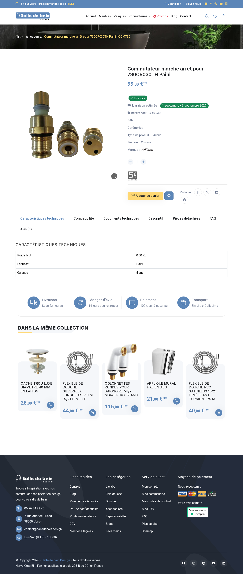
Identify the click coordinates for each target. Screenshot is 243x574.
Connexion (174, 3)
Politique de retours (83, 516)
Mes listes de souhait (156, 501)
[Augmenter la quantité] (143, 162)
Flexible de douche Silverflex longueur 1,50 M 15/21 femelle (78, 391)
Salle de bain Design (56, 560)
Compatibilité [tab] (83, 218)
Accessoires (114, 509)
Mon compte (150, 486)
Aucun (34, 36)
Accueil (91, 16)
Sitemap (147, 531)
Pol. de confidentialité (84, 509)
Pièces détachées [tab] (186, 218)
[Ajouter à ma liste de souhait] (169, 195)
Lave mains (113, 531)
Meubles (105, 16)
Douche (111, 501)
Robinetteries (138, 16)
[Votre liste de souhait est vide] (215, 16)
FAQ (144, 516)
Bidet (109, 524)
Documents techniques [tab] (121, 218)
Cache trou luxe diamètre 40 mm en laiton (36, 387)
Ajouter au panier (147, 196)
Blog (174, 16)
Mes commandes (153, 494)
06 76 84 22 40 (34, 508)
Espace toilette (116, 516)
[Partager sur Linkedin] (216, 192)
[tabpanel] (121, 378)
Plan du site (150, 524)
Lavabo (110, 486)
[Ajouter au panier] (50, 405)
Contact (185, 16)
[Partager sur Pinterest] (184, 200)
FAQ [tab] (213, 218)
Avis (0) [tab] (26, 229)
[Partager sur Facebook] (198, 192)
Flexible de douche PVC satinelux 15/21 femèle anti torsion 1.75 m (202, 391)
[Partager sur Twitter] (207, 192)
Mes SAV (148, 509)
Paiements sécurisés (84, 501)
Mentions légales (81, 531)
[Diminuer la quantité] (130, 162)
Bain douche (114, 494)
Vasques (120, 16)
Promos (162, 16)
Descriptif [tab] (155, 218)
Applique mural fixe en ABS (161, 385)
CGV (72, 524)
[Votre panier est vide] (223, 16)
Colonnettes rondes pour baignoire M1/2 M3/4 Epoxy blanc (121, 389)
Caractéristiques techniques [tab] (42, 218)
